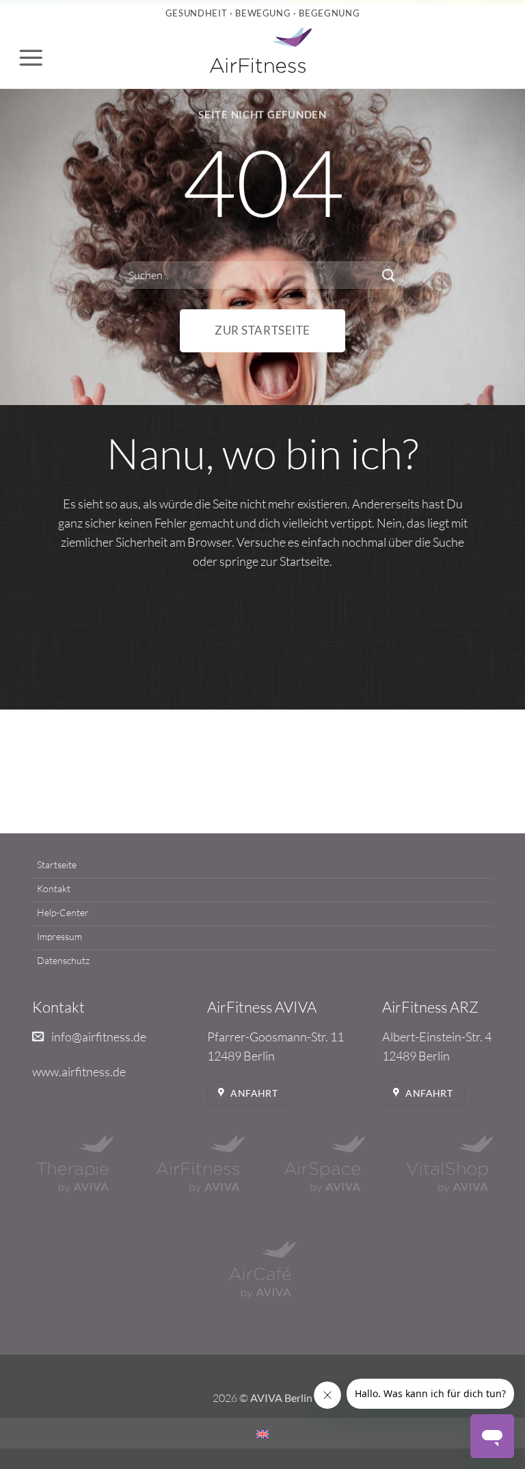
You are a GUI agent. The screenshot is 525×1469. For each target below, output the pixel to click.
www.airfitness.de (79, 1071)
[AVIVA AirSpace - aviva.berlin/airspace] (324, 1164)
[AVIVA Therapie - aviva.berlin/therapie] (75, 1164)
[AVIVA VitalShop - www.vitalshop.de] (449, 1164)
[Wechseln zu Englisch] (262, 1434)
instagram (296, 759)
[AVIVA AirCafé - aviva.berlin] (262, 1270)
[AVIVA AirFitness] (200, 1164)
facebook (230, 759)
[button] (30, 57)
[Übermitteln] (389, 274)
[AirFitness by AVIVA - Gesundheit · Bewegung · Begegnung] (261, 51)
